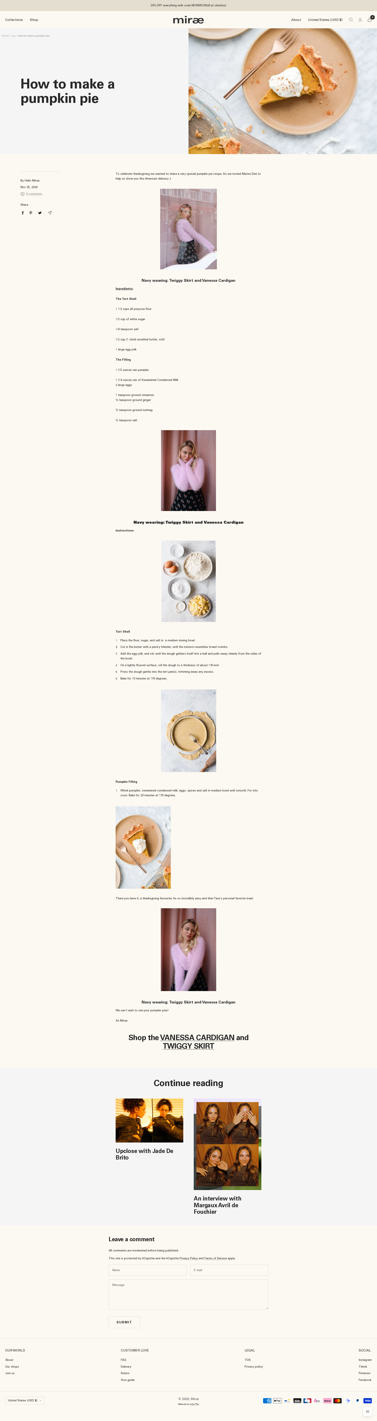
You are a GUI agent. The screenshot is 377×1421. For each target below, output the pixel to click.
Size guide (128, 1380)
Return (125, 1373)
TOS (248, 1360)
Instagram (365, 1360)
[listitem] (23, 213)
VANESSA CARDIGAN (197, 1037)
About (296, 20)
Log (13, 35)
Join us (10, 1373)
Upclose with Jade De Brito (144, 1154)
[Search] (351, 20)
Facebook (365, 1380)
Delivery (126, 1366)
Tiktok (363, 1366)
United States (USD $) (325, 20)
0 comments (34, 193)
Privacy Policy (189, 1258)
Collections (14, 20)
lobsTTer (194, 1404)
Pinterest (364, 1373)
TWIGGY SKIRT (188, 1046)
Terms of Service (215, 1258)
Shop (34, 20)
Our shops (12, 1366)
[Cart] (369, 20)
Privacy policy (254, 1366)
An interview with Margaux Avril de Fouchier (217, 1205)
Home (5, 35)
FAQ (123, 1360)
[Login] (360, 20)
